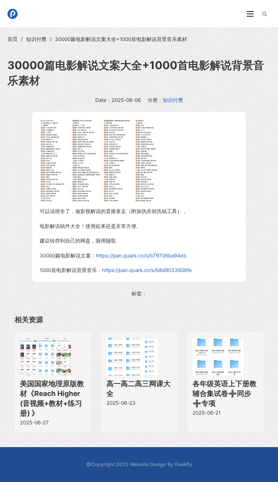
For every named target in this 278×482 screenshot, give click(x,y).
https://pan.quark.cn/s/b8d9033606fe (147, 270)
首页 (12, 39)
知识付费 (36, 39)
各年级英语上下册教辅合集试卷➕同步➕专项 (225, 393)
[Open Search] (265, 13)
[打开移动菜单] (250, 14)
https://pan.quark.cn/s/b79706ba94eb (141, 255)
